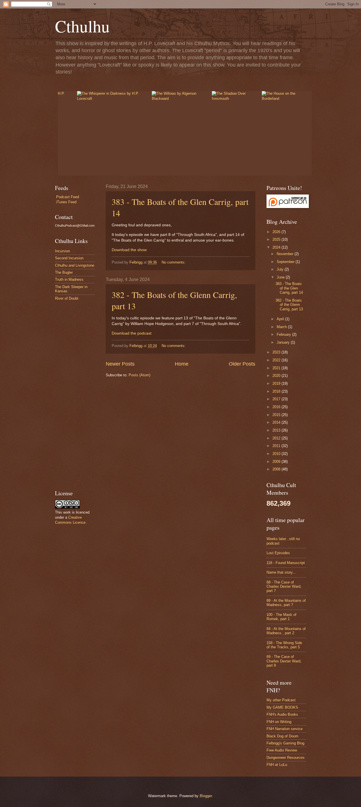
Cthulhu (82, 26)
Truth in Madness (69, 279)
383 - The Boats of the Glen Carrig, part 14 (289, 288)
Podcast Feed (67, 197)
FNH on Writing (279, 722)
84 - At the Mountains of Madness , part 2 (286, 631)
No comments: (174, 262)
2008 (276, 469)
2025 (276, 239)
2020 (276, 375)
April (281, 319)
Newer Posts (120, 364)
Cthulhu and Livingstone (74, 265)
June (281, 277)
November (285, 254)
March (282, 327)
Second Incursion (69, 258)
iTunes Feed (66, 202)
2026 (276, 232)
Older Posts (242, 364)
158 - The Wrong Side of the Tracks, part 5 (284, 645)
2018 (276, 391)
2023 (276, 352)
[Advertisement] (72, 394)
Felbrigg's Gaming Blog (285, 743)
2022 (276, 360)
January (284, 342)
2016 (276, 407)
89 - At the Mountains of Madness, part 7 (286, 602)
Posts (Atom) (139, 375)
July (281, 269)
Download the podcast (131, 333)
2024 (276, 247)
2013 (276, 430)
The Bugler (64, 272)
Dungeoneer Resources (286, 757)
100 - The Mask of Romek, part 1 (281, 617)
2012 (276, 438)
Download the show (129, 250)
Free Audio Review (282, 750)
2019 (276, 383)
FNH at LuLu (277, 764)
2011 (276, 446)
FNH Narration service (285, 729)
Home (181, 364)
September (286, 262)
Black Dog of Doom (282, 736)
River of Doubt (66, 298)
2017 (276, 399)
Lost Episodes (278, 553)
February (284, 334)
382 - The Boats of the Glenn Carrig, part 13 (289, 304)
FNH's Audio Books (282, 714)
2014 (276, 422)
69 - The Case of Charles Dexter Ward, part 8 (284, 661)
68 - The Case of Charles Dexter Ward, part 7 (284, 586)
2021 (276, 368)
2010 (276, 454)
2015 (276, 415)
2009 (276, 461)
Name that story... (281, 572)
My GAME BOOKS (282, 707)
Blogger (206, 796)
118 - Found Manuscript (286, 563)
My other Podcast (281, 700)
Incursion (62, 251)
